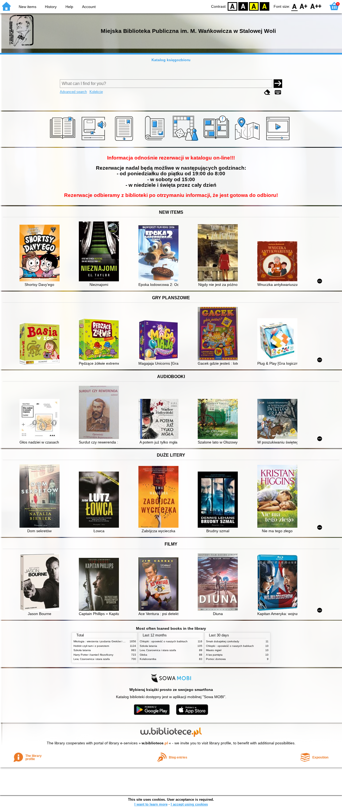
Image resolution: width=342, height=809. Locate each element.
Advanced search (73, 92)
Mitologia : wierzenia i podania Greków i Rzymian (103, 641)
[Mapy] (248, 141)
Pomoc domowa (216, 659)
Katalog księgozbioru (171, 60)
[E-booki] (125, 141)
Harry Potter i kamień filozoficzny (93, 654)
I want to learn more (151, 804)
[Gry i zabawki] (186, 141)
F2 (315, 6)
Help (69, 7)
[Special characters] (278, 92)
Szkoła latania (82, 650)
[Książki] (63, 141)
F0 (294, 6)
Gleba (143, 654)
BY (264, 6)
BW (243, 6)
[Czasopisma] (155, 141)
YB (254, 6)
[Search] (278, 83)
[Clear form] (267, 92)
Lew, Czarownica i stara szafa (91, 659)
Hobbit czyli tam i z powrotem (91, 645)
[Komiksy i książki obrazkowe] (217, 141)
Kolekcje (96, 92)
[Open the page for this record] (41, 253)
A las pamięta (214, 654)
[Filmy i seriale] (279, 141)
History (51, 7)
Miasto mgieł (213, 650)
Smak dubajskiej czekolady (222, 641)
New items (27, 7)
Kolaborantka (148, 659)
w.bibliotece (155, 743)
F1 (303, 6)
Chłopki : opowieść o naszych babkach (164, 641)
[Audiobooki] (94, 141)
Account (89, 7)
